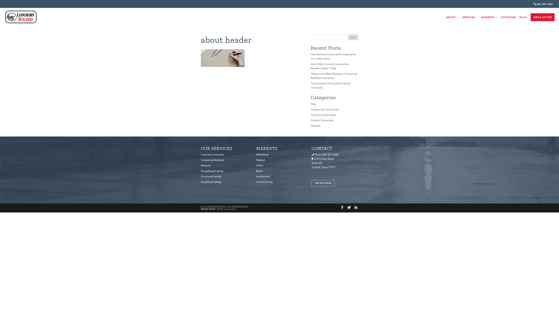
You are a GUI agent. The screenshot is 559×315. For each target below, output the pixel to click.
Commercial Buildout (212, 160)
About (451, 17)
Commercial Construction (325, 109)
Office (259, 165)
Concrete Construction (323, 114)
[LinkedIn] (356, 208)
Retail (259, 171)
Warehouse (262, 154)
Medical (260, 160)
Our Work (508, 17)
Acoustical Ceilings (211, 181)
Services (468, 17)
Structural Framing (211, 176)
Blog (523, 17)
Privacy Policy (208, 209)
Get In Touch (323, 183)
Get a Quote (543, 17)
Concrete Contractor (212, 154)
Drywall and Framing (212, 171)
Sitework (316, 125)
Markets (487, 17)
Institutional (263, 176)
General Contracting (322, 120)
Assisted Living (264, 181)
